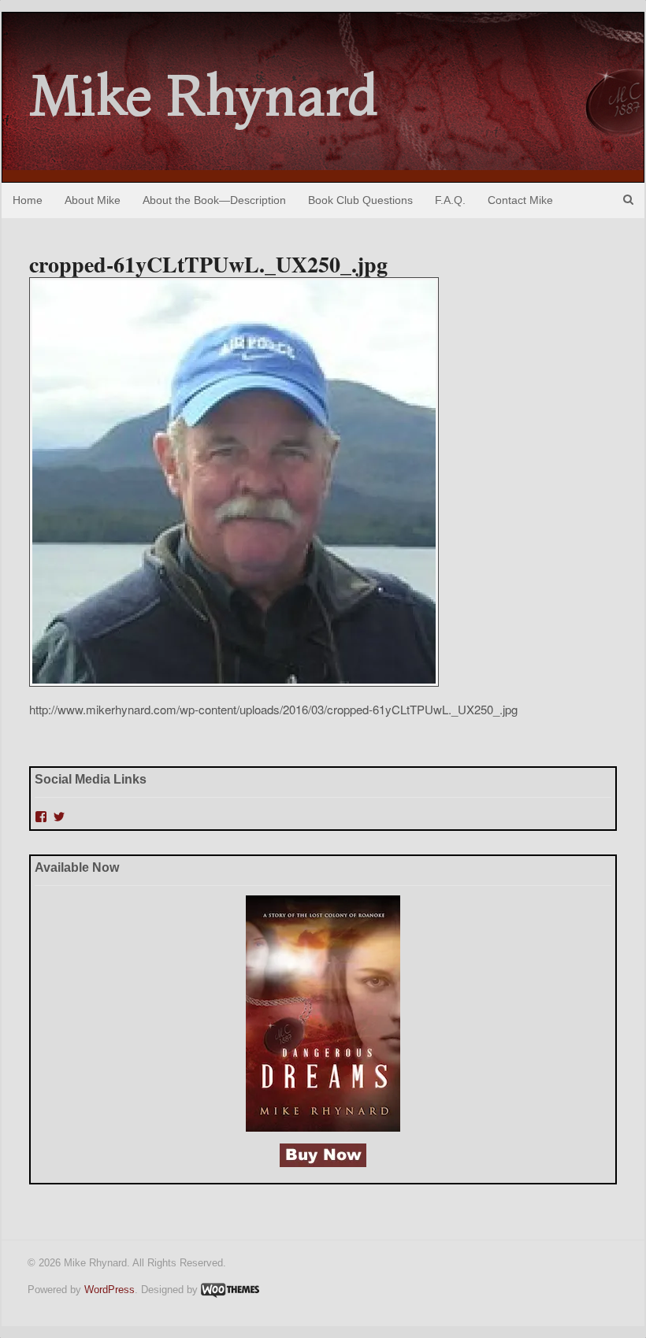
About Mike (93, 200)
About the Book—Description (214, 200)
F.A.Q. (450, 200)
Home (28, 200)
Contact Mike (520, 200)
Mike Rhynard (204, 95)
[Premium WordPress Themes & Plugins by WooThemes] (230, 1289)
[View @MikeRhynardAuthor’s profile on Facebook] (41, 816)
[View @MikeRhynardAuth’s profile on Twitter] (59, 816)
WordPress (109, 1289)
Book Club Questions (360, 200)
